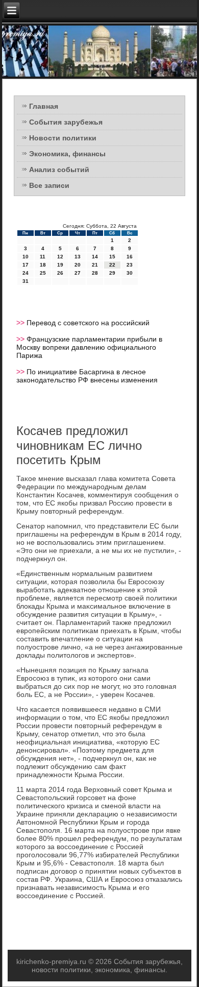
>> (21, 323)
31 (25, 281)
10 (25, 256)
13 (77, 256)
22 (112, 265)
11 (42, 256)
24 (25, 273)
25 (43, 273)
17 (25, 265)
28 (95, 273)
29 (112, 273)
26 (60, 273)
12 (60, 256)
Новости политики (62, 138)
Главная (43, 106)
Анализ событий (59, 169)
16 (130, 256)
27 (77, 273)
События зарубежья (66, 122)
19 (60, 265)
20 (77, 265)
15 (112, 256)
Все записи (49, 185)
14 (95, 256)
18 (43, 265)
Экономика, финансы (67, 154)
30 (130, 273)
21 (95, 265)
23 (130, 265)
